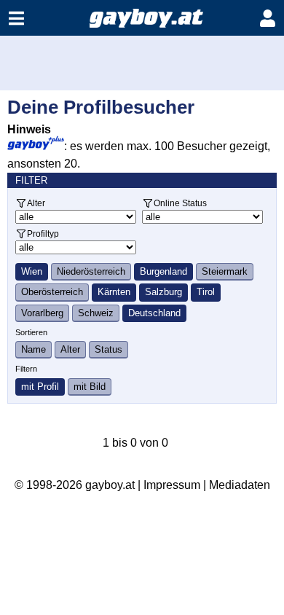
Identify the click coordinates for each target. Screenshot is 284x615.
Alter (36, 203)
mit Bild (90, 386)
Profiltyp (43, 233)
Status (108, 349)
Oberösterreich (52, 291)
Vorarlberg (42, 313)
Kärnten (114, 291)
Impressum (171, 485)
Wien (31, 271)
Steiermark (225, 271)
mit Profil (40, 386)
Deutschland (154, 313)
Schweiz (96, 313)
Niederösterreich (91, 271)
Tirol (206, 291)
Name (33, 349)
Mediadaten (239, 485)
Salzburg (163, 291)
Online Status (180, 203)
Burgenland (163, 271)
